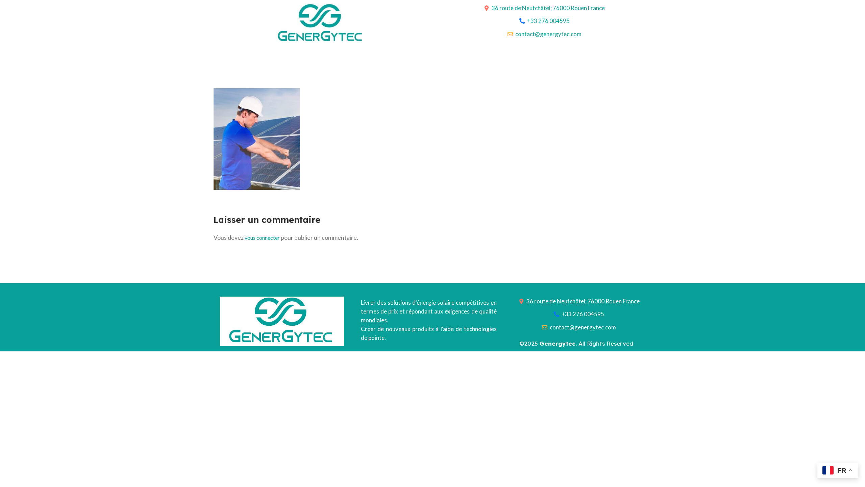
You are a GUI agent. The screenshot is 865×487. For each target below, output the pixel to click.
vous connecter (262, 237)
